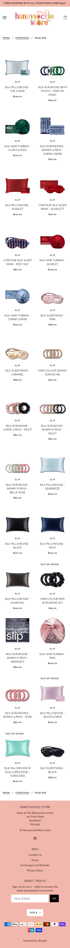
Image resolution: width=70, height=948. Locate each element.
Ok (54, 898)
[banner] (34, 17)
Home (6, 38)
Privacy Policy (35, 870)
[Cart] (66, 17)
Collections (22, 38)
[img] (35, 838)
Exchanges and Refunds (35, 865)
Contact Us (35, 854)
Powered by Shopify (35, 940)
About (35, 860)
